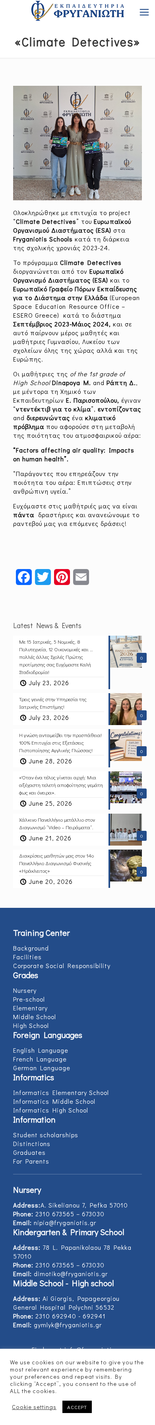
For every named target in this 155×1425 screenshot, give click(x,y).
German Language (41, 1067)
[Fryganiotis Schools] (77, 12)
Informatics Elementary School (61, 1092)
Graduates (29, 1152)
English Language (40, 1050)
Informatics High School (50, 1110)
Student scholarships (45, 1135)
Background (31, 948)
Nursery (25, 990)
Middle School (34, 1016)
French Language (40, 1059)
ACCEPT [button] (77, 1406)
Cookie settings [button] (34, 1407)
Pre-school (29, 999)
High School (31, 1025)
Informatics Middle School (54, 1101)
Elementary (30, 1008)
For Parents (31, 1161)
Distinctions (31, 1143)
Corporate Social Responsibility (61, 965)
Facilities (27, 957)
